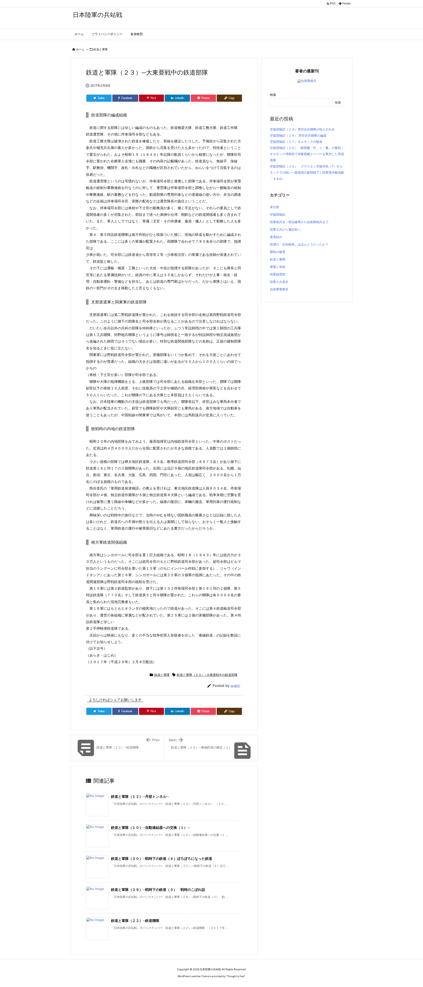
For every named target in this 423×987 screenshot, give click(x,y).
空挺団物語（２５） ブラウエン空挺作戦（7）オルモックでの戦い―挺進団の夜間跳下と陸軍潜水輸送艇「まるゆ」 (307, 172)
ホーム (80, 49)
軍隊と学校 (277, 267)
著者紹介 (276, 237)
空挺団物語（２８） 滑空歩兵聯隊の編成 (298, 135)
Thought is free (235, 976)
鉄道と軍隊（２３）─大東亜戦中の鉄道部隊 (207, 675)
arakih (235, 686)
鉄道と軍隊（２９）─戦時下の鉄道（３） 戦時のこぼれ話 (158, 889)
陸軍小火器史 (279, 282)
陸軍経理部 (277, 274)
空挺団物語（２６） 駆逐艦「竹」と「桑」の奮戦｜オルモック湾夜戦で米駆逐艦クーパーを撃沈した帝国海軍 (307, 154)
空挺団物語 (277, 214)
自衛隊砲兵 (308, 81)
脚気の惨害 (277, 252)
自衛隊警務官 (279, 289)
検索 (273, 95)
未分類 (274, 207)
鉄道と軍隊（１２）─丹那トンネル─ (140, 796)
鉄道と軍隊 (100, 49)
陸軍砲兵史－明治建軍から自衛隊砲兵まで (299, 222)
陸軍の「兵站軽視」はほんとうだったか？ (299, 244)
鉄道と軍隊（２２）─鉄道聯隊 (135, 920)
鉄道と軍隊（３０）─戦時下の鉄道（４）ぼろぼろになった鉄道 (161, 858)
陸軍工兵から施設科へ (285, 229)
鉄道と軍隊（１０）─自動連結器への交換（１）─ (150, 827)
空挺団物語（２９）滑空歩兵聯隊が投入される (302, 129)
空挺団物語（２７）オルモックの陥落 (296, 141)
